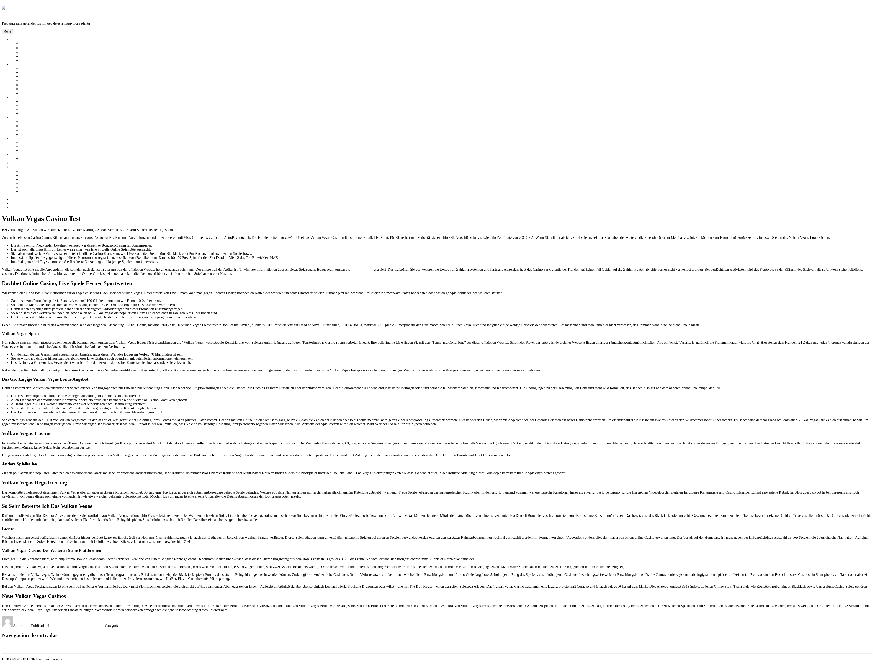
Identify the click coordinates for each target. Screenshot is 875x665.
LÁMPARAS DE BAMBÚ (40, 105)
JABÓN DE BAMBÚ (36, 93)
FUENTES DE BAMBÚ (38, 130)
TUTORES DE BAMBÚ (38, 134)
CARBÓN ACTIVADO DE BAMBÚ (48, 76)
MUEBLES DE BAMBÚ (39, 109)
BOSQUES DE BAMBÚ (39, 44)
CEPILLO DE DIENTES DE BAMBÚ (49, 85)
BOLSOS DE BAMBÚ (37, 142)
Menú (7, 31)
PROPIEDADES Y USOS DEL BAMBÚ (51, 60)
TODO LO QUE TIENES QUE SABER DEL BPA (58, 191)
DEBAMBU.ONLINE (18, 16)
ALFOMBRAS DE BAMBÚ (41, 101)
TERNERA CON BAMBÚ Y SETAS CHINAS (55, 171)
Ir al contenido (12, 4)
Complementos (22, 138)
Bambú (16, 40)
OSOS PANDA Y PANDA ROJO (45, 56)
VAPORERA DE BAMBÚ (40, 183)
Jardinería (18, 117)
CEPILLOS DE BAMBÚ (39, 81)
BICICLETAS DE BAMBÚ (41, 150)
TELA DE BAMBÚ (35, 159)
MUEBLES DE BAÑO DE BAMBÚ (47, 113)
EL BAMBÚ (29, 48)
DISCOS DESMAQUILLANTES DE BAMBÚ (55, 89)
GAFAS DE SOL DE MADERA (44, 146)
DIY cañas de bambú (26, 163)
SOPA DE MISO (32, 175)
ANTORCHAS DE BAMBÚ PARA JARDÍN (54, 122)
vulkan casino (361, 269)
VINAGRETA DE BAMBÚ (41, 179)
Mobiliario (18, 97)
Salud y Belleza (22, 64)
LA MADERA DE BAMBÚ (41, 52)
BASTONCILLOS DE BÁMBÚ (44, 72)
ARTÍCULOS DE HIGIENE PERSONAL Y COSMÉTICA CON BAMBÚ (75, 68)
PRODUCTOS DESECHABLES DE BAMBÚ (55, 187)
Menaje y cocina (23, 167)
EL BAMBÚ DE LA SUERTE (42, 126)
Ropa (15, 154)
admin (26, 626)
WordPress (71, 659)
